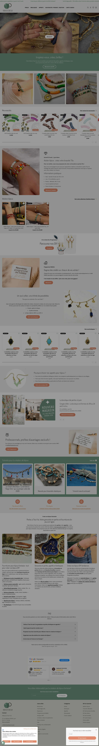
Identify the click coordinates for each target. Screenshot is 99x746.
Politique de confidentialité (30, 728)
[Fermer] (96, 730)
